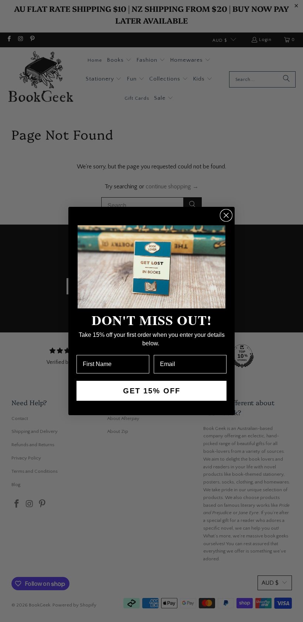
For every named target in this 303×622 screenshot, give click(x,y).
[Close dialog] (226, 215)
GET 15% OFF (151, 391)
